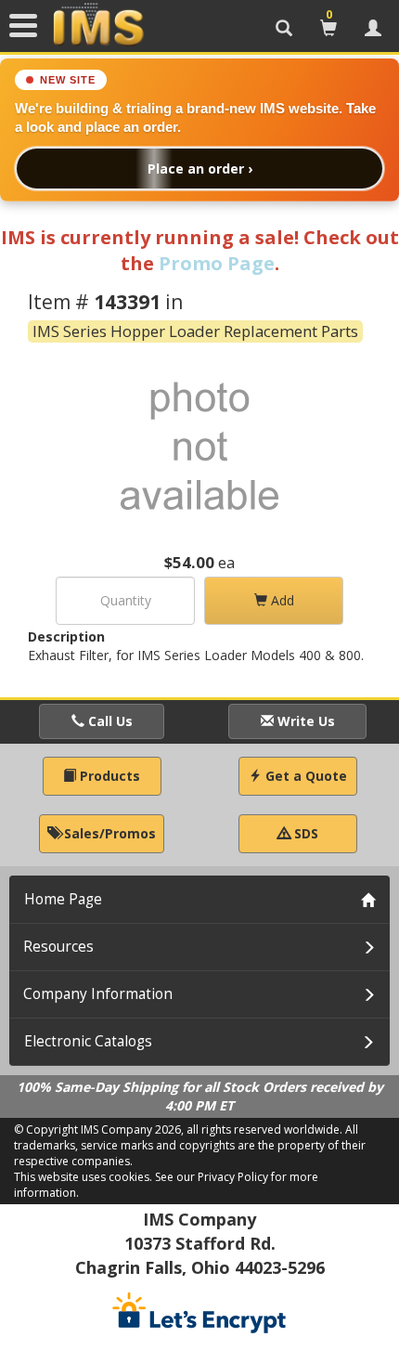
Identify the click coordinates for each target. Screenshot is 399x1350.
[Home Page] (98, 25)
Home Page (63, 899)
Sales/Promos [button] (108, 833)
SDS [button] (304, 833)
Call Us (108, 721)
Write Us (304, 721)
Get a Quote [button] (304, 776)
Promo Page (217, 263)
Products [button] (108, 776)
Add (280, 600)
